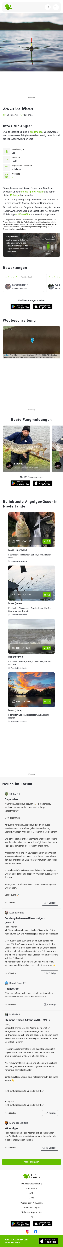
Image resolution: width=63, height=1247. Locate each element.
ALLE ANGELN (22, 214)
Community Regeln (31, 1207)
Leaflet (6, 355)
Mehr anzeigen (31, 1162)
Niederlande (36, 132)
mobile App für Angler (32, 191)
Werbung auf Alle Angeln (32, 1203)
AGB (31, 1193)
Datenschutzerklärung (31, 1184)
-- (12, 177)
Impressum (31, 1188)
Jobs (31, 1198)
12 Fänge (14, 195)
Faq (31, 1217)
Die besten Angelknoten (31, 1212)
